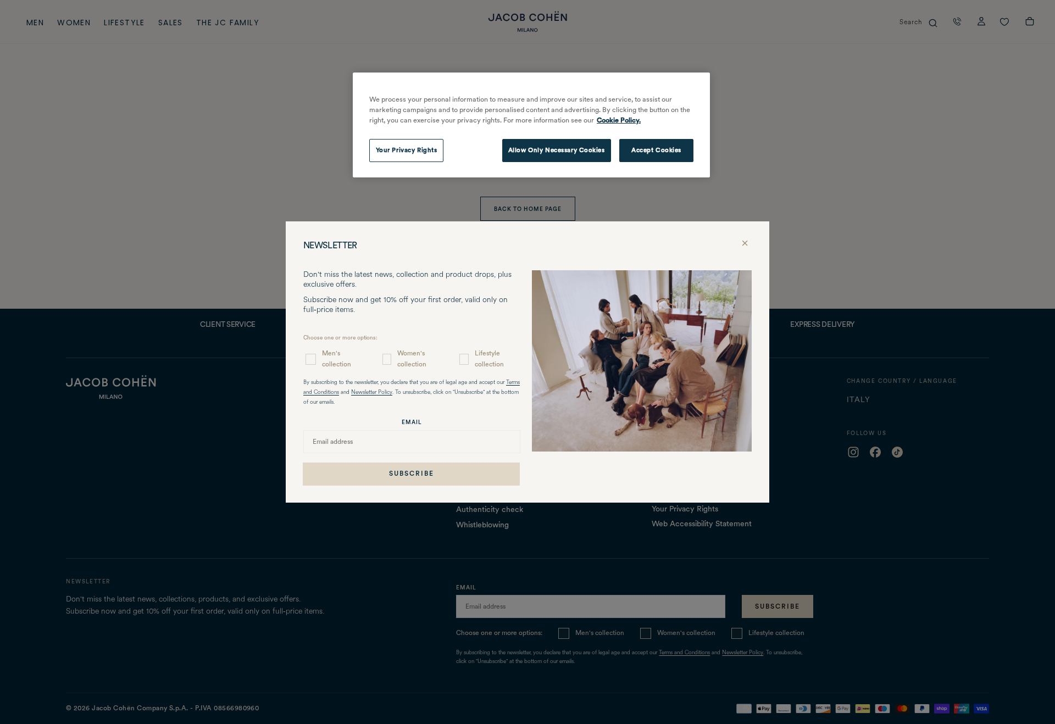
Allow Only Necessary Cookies (556, 150)
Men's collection (336, 358)
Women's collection (411, 358)
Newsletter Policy (371, 392)
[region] (531, 125)
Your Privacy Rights (406, 150)
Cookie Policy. (619, 120)
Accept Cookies (656, 150)
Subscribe (411, 473)
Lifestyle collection (489, 358)
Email (412, 422)
